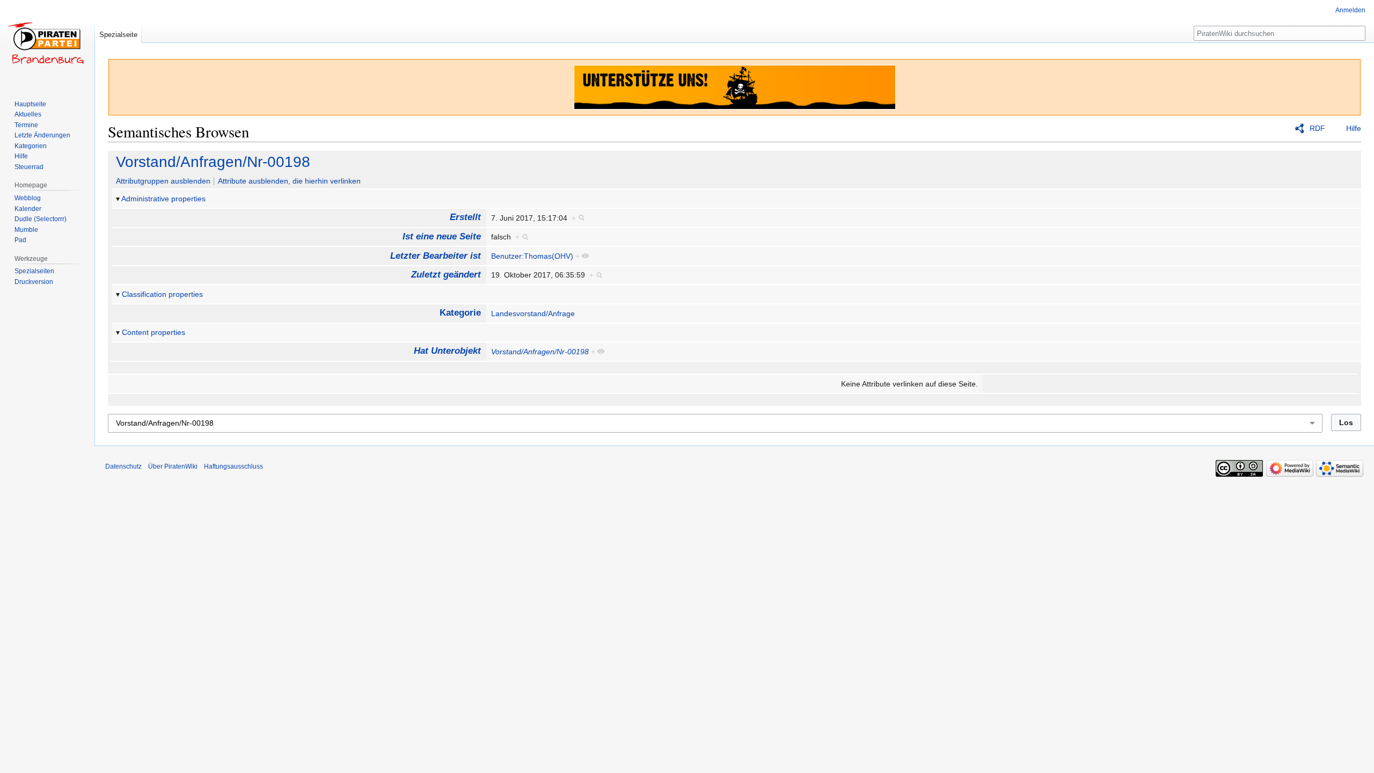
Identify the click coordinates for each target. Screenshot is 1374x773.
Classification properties (162, 294)
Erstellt (465, 217)
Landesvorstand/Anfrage (533, 313)
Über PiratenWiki (173, 466)
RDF (1317, 128)
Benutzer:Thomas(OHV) (532, 256)
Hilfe (1353, 128)
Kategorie (460, 313)
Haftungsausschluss (233, 466)
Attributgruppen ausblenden (163, 181)
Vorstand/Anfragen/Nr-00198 (213, 162)
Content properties (153, 332)
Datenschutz (123, 466)
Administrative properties (163, 198)
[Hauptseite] (47, 43)
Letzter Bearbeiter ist (435, 256)
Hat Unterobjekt (447, 351)
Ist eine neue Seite (442, 236)
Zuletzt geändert (446, 274)
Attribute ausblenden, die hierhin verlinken (289, 181)
